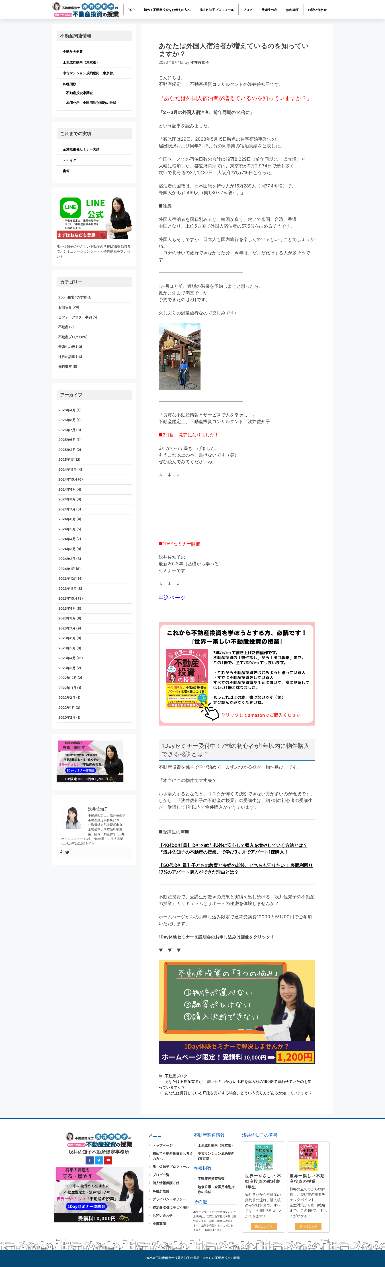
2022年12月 (67, 678)
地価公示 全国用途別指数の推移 (91, 103)
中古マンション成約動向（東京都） (89, 73)
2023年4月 (67, 658)
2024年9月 (67, 489)
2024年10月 (67, 479)
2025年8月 (67, 420)
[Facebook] (61, 852)
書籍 (66, 171)
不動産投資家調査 (79, 93)
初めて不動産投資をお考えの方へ (167, 10)
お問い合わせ (317, 10)
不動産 (63, 327)
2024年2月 (67, 559)
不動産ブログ (176, 1076)
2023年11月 (67, 588)
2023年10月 (67, 598)
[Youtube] (108, 1160)
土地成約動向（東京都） (81, 62)
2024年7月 (67, 509)
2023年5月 (67, 648)
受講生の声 (269, 10)
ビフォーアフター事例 (75, 317)
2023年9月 (67, 608)
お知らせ (65, 307)
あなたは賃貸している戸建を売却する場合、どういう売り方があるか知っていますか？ (238, 1093)
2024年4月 (67, 539)
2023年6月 (67, 638)
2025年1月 (66, 459)
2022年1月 (66, 707)
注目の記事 (66, 357)
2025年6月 (67, 440)
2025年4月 (67, 450)
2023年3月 (67, 668)
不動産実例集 (73, 51)
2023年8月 (67, 618)
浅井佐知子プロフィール (217, 10)
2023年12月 (67, 578)
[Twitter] (67, 852)
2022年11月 (67, 688)
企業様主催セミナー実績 (81, 149)
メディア (69, 160)
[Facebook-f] (90, 1160)
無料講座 (292, 10)
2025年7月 (67, 430)
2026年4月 (67, 410)
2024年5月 (67, 529)
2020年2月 (67, 717)
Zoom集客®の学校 (72, 297)
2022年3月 (67, 697)
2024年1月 (66, 569)
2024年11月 (67, 469)
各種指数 (69, 84)
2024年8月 (67, 499)
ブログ (247, 10)
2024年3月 (67, 549)
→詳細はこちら (213, 1230)
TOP (131, 10)
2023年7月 (67, 628)
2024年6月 (67, 519)
